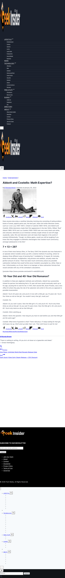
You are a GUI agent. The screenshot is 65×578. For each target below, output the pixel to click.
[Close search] (1, 570)
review (17, 331)
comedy (6, 331)
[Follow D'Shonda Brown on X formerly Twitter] (1, 347)
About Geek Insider (11, 112)
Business (9, 58)
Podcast (9, 123)
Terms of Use (8, 468)
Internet (8, 80)
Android (8, 70)
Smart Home (10, 75)
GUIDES (5, 541)
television (24, 331)
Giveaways (9, 92)
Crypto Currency (11, 85)
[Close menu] (0, 488)
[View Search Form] (2, 127)
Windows (9, 65)
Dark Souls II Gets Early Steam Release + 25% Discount (18, 356)
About (5, 459)
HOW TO (9, 99)
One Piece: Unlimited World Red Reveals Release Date (18, 351)
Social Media (10, 56)
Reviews (9, 87)
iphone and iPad (10, 73)
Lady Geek (9, 51)
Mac (8, 68)
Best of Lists (10, 94)
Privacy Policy (10, 119)
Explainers (9, 102)
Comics (8, 44)
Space (8, 82)
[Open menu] (2, 168)
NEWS (6, 61)
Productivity (10, 53)
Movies (12, 331)
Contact (9, 116)
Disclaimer (6, 464)
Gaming (8, 46)
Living (8, 49)
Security (9, 77)
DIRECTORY (8, 107)
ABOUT (5, 552)
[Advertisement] (32, 378)
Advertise (9, 114)
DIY (7, 104)
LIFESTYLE (6, 493)
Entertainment (10, 41)
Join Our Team (10, 121)
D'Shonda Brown (10, 188)
